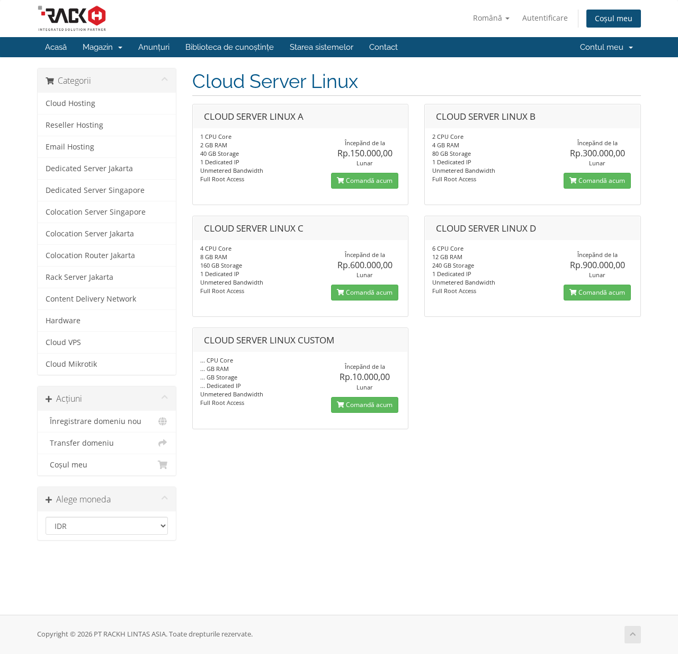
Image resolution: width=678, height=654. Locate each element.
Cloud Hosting (70, 103)
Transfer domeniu (80, 443)
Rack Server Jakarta (79, 277)
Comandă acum (368, 180)
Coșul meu (613, 18)
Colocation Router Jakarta (90, 255)
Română (488, 18)
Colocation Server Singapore (96, 212)
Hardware (63, 320)
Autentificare (545, 18)
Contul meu (604, 47)
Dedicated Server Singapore (95, 190)
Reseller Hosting (74, 125)
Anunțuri (154, 47)
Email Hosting (70, 147)
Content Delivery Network (91, 299)
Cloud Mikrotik (71, 364)
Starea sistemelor (321, 47)
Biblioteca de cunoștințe (229, 47)
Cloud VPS (63, 342)
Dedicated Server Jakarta (89, 168)
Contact (383, 47)
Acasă (56, 47)
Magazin (100, 47)
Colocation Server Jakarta (90, 233)
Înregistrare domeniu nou (93, 421)
